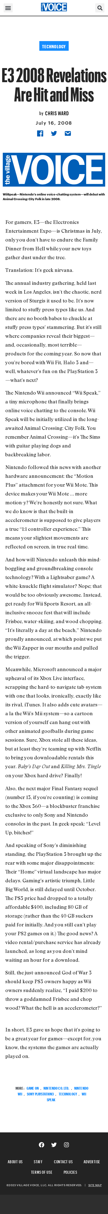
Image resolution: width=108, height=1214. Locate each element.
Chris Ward (57, 112)
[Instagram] (66, 1144)
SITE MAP (95, 1185)
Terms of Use (42, 1171)
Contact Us (63, 1161)
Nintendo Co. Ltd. (56, 1087)
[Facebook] (41, 1144)
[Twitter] (54, 1144)
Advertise (92, 1161)
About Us (15, 1161)
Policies (70, 1171)
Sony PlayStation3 (40, 1093)
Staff (38, 1161)
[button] (8, 7)
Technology (68, 1093)
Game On (33, 1087)
